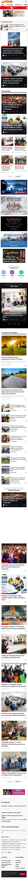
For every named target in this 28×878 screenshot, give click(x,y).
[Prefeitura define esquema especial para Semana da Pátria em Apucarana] (5, 428)
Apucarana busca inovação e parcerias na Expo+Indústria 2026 (17, 469)
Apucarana (5, 76)
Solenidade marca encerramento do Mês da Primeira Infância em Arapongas (12, 567)
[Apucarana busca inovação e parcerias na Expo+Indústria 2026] (5, 470)
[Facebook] (3, 274)
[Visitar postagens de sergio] (3, 55)
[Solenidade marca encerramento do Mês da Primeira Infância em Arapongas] (14, 553)
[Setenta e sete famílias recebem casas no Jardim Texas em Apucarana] (14, 69)
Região (3, 354)
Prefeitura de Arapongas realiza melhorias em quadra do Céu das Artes (17, 26)
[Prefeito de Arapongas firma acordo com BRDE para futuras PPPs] (14, 39)
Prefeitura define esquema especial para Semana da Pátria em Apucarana (18, 427)
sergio (6, 55)
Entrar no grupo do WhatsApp (10, 826)
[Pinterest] (8, 852)
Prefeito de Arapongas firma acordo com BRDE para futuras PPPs (13, 51)
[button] (22, 874)
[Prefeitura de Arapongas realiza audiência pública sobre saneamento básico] (14, 584)
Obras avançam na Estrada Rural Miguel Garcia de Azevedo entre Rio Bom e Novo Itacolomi (12, 391)
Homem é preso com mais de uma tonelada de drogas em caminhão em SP (17, 479)
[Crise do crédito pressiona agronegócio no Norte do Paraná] (14, 346)
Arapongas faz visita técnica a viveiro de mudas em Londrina (19, 167)
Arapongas (6, 46)
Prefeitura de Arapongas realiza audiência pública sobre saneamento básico (13, 127)
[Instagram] (12, 274)
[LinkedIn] (11, 852)
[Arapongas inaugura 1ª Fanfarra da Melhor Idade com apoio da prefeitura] (14, 615)
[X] (4, 852)
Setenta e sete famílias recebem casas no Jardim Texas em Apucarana (12, 81)
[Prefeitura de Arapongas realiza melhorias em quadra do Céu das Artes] (4, 27)
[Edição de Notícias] (6, 1)
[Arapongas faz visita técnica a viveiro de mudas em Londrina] (21, 160)
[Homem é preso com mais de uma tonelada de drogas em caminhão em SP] (5, 480)
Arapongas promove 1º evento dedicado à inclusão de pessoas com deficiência (18, 438)
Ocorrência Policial (16, 482)
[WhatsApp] (21, 274)
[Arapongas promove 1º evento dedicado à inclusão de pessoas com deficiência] (7, 160)
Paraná (16, 806)
